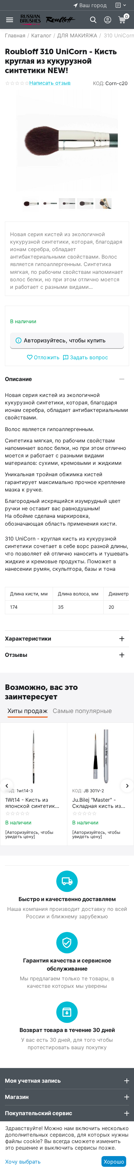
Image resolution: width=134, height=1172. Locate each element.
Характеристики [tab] (28, 638)
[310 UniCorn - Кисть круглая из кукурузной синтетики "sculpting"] (67, 140)
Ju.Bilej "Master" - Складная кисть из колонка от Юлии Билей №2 (99, 803)
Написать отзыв (50, 83)
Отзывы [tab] (16, 655)
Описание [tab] (18, 379)
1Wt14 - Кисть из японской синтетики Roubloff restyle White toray (32, 803)
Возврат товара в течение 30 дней (67, 1030)
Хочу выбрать (23, 1161)
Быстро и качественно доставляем (67, 899)
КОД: (98, 83)
